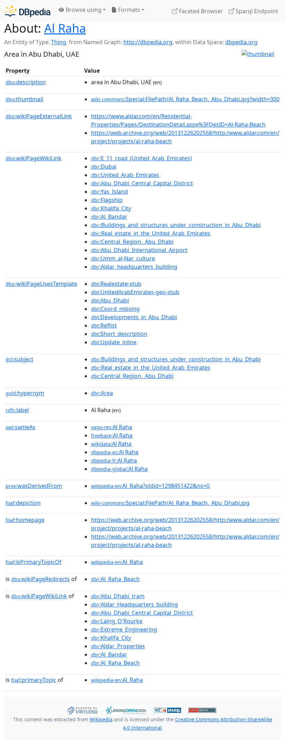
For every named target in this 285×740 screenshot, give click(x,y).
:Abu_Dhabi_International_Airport (139, 250)
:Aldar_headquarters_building (134, 267)
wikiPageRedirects (40, 579)
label (17, 410)
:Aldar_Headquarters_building (134, 604)
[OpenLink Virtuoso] (82, 709)
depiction (23, 503)
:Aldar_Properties (118, 646)
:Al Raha (111, 427)
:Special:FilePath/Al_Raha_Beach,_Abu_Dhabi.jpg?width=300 (185, 99)
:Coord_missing (115, 309)
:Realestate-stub (116, 284)
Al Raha (65, 28)
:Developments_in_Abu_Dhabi (134, 317)
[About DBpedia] (27, 10)
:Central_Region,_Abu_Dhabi (132, 242)
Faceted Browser (200, 11)
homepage (25, 520)
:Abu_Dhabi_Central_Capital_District (142, 183)
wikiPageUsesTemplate (41, 284)
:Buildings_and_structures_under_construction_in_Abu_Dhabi (176, 225)
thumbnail (24, 99)
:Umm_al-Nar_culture (123, 258)
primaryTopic (33, 680)
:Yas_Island (109, 191)
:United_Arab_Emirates (125, 175)
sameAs (20, 427)
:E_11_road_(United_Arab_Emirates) (141, 158)
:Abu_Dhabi (110, 300)
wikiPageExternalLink (39, 116)
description (26, 82)
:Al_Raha (117, 562)
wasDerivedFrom (34, 486)
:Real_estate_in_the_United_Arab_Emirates (150, 233)
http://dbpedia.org (147, 42)
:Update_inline (114, 342)
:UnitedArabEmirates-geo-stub (135, 292)
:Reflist (104, 325)
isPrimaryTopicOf (34, 562)
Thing (58, 42)
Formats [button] (128, 10)
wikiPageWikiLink (34, 158)
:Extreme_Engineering (124, 629)
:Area (102, 393)
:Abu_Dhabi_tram (118, 596)
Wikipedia (101, 719)
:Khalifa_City (111, 208)
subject (19, 359)
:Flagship (107, 200)
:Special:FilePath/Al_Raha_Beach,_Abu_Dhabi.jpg (170, 503)
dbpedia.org (241, 42)
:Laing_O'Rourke (116, 621)
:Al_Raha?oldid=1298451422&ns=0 (150, 486)
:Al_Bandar (109, 216)
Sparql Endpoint (256, 11)
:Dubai (103, 166)
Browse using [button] (82, 10)
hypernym (25, 393)
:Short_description (119, 334)
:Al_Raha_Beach (115, 579)
